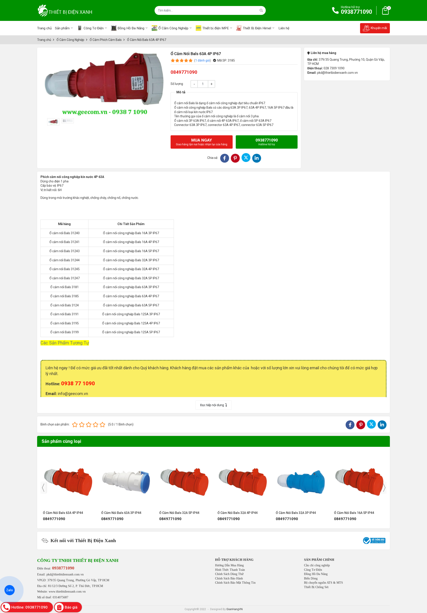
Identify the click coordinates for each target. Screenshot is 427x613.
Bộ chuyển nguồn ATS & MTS (323, 582)
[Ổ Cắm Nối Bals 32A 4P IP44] (184, 479)
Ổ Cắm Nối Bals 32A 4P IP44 (179, 513)
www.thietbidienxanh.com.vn (67, 591)
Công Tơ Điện (313, 569)
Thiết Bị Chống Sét (316, 587)
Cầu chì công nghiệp (317, 565)
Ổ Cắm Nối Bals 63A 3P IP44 (63, 513)
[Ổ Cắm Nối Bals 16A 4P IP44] (359, 479)
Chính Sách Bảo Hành (229, 578)
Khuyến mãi (379, 28)
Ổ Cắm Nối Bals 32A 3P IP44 (238, 513)
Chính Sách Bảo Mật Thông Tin (235, 582)
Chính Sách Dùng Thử (229, 574)
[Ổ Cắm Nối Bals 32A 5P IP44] (126, 479)
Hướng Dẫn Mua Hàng (229, 565)
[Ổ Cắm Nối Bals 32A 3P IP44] (243, 479)
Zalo (9, 590)
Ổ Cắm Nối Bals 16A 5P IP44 (296, 513)
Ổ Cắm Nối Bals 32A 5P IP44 (121, 513)
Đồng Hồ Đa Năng (316, 574)
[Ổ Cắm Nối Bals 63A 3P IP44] (68, 479)
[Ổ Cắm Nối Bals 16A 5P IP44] (301, 479)
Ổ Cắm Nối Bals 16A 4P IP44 (354, 513)
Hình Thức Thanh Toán (230, 569)
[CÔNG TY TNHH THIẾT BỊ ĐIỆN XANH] (65, 10)
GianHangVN (234, 609)
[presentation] (43, 487)
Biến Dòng (311, 578)
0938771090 (356, 12)
